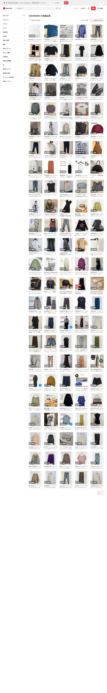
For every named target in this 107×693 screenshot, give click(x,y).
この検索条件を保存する (97, 20)
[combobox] (37, 8)
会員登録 (83, 8)
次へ (99, 493)
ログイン (76, 8)
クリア (23, 15)
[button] (24, 8)
